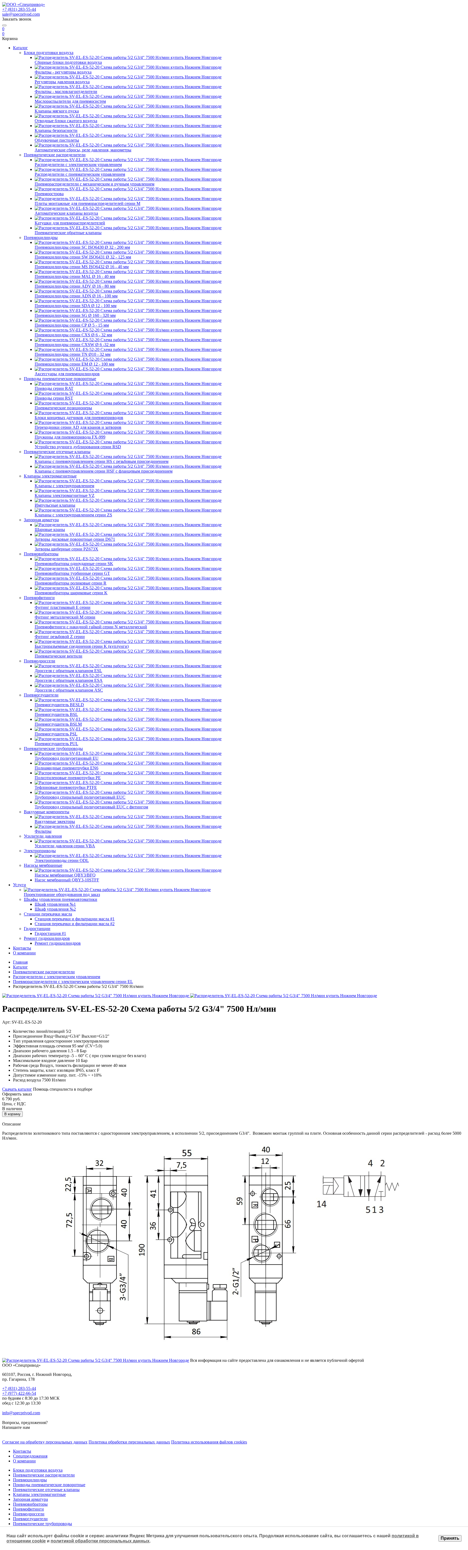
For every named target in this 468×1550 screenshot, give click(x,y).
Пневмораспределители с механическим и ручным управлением (94, 184)
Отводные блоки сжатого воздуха (66, 120)
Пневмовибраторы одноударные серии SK (74, 563)
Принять (450, 1538)
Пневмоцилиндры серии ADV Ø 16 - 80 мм (75, 286)
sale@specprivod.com (21, 14)
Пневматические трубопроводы (53, 748)
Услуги (19, 884)
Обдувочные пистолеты (57, 140)
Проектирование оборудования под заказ (62, 894)
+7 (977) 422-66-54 (19, 1393)
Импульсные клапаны (55, 505)
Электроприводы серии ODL (62, 860)
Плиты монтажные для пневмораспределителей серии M (87, 203)
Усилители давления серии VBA (65, 846)
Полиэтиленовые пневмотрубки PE (68, 777)
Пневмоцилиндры (41, 237)
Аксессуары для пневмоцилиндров (67, 373)
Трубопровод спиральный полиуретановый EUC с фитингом (91, 807)
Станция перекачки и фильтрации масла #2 (75, 923)
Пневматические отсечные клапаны (57, 451)
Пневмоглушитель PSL (56, 734)
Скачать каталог (17, 1089)
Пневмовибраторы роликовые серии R (70, 583)
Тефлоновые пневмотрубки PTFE (66, 787)
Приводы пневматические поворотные (60, 378)
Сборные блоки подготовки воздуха (68, 62)
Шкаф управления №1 (55, 904)
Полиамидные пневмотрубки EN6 (66, 768)
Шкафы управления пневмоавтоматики (60, 899)
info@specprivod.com (21, 1412)
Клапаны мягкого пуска (57, 111)
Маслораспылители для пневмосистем (70, 101)
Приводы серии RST (54, 398)
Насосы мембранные (43, 865)
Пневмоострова (49, 193)
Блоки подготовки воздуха (48, 52)
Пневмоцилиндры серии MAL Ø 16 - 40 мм (75, 276)
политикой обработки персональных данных (100, 1541)
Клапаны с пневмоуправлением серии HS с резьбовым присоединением (101, 461)
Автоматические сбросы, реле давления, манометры (83, 150)
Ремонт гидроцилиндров (47, 938)
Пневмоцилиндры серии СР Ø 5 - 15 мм (72, 325)
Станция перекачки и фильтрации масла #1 (75, 919)
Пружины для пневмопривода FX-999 (70, 437)
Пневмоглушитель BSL (56, 714)
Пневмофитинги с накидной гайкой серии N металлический (91, 627)
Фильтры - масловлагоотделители (66, 91)
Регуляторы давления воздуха (62, 81)
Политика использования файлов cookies (209, 1442)
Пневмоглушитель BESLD (59, 704)
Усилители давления (43, 836)
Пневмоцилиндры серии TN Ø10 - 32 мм (72, 354)
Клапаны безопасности (56, 130)
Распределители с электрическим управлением (78, 164)
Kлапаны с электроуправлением (64, 485)
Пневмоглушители (41, 695)
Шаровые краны (50, 529)
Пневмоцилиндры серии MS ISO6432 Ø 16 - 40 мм (82, 266)
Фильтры (43, 831)
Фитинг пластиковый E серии (62, 607)
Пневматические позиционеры (63, 408)
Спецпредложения (30, 1456)
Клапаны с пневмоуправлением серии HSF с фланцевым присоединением (104, 471)
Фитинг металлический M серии (65, 617)
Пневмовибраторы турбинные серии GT (72, 573)
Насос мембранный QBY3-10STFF (67, 880)
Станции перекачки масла (48, 914)
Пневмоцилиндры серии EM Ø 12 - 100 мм (74, 364)
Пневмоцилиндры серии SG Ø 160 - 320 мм (75, 315)
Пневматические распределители (55, 154)
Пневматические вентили (58, 656)
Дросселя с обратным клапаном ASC (69, 690)
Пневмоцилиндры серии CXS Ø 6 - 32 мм (73, 335)
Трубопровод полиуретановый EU (67, 758)
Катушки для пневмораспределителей (70, 223)
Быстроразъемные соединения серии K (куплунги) (82, 646)
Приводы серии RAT (54, 388)
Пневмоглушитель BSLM (58, 724)
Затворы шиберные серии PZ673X (66, 549)
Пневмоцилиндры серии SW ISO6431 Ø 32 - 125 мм (83, 257)
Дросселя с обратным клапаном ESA (69, 680)
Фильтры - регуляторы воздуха (63, 72)
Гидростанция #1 (50, 933)
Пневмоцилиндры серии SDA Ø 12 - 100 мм (75, 305)
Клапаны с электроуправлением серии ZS (73, 515)
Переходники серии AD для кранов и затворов (78, 427)
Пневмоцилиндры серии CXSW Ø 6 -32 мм (75, 344)
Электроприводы (40, 850)
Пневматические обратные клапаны (68, 232)
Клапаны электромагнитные (50, 476)
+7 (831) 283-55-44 (19, 9)
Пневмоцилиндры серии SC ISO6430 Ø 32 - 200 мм (82, 247)
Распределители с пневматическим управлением (80, 174)
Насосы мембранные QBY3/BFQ (65, 875)
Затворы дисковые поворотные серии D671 (75, 539)
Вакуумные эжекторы (55, 821)
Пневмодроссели (39, 661)
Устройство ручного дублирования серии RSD (78, 446)
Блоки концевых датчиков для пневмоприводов (79, 417)
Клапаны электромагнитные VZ (65, 495)
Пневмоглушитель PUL (56, 743)
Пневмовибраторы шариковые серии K (71, 592)
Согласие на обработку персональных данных (44, 1442)
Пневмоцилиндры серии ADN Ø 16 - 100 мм (76, 296)
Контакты (22, 948)
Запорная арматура (41, 519)
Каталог (20, 47)
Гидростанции (37, 928)
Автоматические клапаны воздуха (66, 213)
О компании (24, 953)
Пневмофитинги (39, 597)
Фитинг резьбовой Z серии (60, 636)
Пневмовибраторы (41, 554)
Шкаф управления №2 (55, 909)
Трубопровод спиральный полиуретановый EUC (80, 797)
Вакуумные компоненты (46, 811)
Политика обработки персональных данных (129, 1442)
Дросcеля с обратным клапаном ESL (68, 670)
